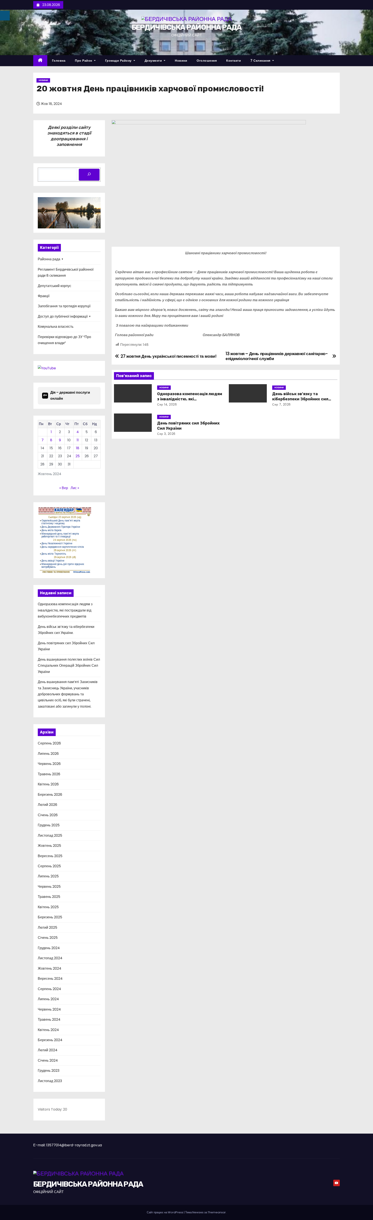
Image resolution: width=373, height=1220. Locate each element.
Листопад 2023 (50, 1080)
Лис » (75, 487)
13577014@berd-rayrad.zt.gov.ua (74, 1145)
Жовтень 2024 (49, 968)
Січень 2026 (48, 815)
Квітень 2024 (48, 1029)
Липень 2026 (48, 753)
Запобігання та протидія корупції (64, 306)
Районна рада (49, 259)
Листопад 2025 (50, 835)
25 (78, 456)
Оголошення (207, 60)
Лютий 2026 (47, 804)
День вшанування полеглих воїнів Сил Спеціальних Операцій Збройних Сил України (69, 665)
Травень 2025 (49, 896)
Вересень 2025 (50, 855)
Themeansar (217, 1212)
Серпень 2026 (49, 743)
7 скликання (260, 60)
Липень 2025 (48, 876)
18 (77, 448)
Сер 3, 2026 (166, 434)
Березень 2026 (50, 794)
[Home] (40, 60)
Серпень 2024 (49, 988)
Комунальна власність (55, 326)
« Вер (63, 487)
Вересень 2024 (50, 978)
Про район (84, 60)
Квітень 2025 (48, 907)
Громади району (119, 60)
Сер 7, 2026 (281, 404)
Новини (181, 60)
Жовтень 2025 (49, 845)
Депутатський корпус (54, 285)
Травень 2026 (49, 774)
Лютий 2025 (47, 927)
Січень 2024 (48, 1060)
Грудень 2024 (49, 947)
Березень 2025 (50, 917)
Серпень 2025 (49, 866)
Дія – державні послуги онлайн (66, 395)
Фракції (43, 295)
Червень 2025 (49, 886)
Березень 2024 (50, 1039)
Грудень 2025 (49, 825)
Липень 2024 (48, 999)
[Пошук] (89, 175)
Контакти (233, 60)
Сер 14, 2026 (167, 404)
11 (78, 440)
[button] (44, 212)
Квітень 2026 (48, 784)
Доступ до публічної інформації (63, 316)
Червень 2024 (49, 1009)
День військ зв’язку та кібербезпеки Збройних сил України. (300, 399)
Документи (154, 60)
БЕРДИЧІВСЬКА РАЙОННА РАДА (187, 27)
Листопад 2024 (50, 958)
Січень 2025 (48, 937)
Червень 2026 (49, 763)
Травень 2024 (49, 1019)
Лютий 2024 (47, 1050)
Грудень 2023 (48, 1070)
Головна (59, 60)
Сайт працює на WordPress (165, 1212)
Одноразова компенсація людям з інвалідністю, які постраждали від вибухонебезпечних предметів (65, 610)
